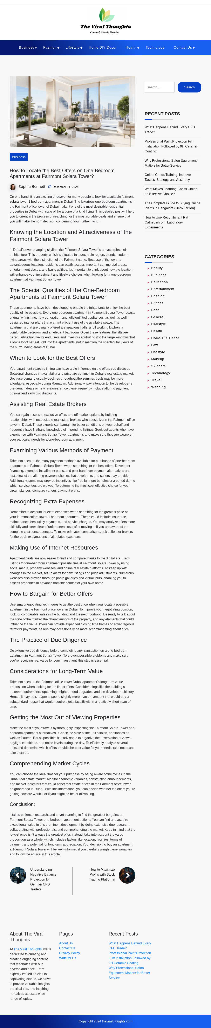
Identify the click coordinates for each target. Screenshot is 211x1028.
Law (154, 345)
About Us (66, 943)
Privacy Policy (69, 953)
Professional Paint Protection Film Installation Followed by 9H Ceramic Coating (171, 146)
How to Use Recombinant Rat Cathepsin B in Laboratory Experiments (166, 222)
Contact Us (183, 47)
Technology (155, 47)
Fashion (50, 47)
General (157, 317)
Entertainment (162, 289)
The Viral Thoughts (28, 949)
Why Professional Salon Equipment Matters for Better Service (129, 973)
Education (159, 282)
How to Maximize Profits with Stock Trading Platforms (102, 874)
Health (131, 47)
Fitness (157, 303)
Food (155, 310)
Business (26, 47)
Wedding (158, 387)
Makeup (157, 359)
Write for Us (67, 958)
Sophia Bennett (32, 186)
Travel (156, 380)
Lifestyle (73, 47)
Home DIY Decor (103, 47)
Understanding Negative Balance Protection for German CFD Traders (43, 879)
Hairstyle (158, 324)
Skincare (158, 366)
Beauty (157, 268)
